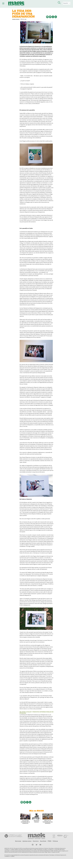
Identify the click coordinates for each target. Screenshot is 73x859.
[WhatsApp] (52, 17)
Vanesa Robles (15, 19)
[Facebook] (47, 17)
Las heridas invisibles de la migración (25, 822)
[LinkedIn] (55, 17)
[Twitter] (50, 17)
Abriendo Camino (36, 821)
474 (25, 19)
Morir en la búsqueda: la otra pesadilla (48, 822)
